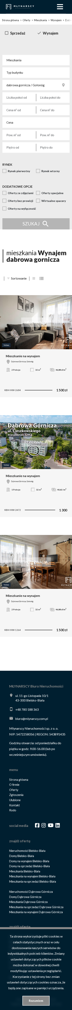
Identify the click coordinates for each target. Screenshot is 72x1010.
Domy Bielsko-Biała (21, 856)
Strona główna (18, 779)
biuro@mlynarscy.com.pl (31, 718)
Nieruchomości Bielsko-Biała (27, 850)
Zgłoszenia (16, 795)
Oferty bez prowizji (20, 200)
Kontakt (14, 805)
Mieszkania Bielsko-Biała (24, 871)
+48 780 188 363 (27, 709)
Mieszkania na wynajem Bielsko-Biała (32, 876)
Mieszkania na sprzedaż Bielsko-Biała (32, 881)
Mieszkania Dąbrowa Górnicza (28, 902)
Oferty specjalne (52, 193)
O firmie (14, 784)
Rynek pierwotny (19, 171)
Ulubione (15, 800)
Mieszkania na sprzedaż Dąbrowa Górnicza (36, 907)
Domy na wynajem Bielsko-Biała (29, 861)
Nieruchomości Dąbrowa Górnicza (31, 891)
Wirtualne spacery (53, 200)
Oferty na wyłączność (22, 208)
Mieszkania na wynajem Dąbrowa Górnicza (36, 912)
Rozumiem (36, 1000)
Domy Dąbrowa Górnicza (25, 897)
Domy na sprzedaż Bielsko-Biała (29, 866)
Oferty (13, 790)
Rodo (12, 810)
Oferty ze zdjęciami (20, 193)
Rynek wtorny (50, 171)
